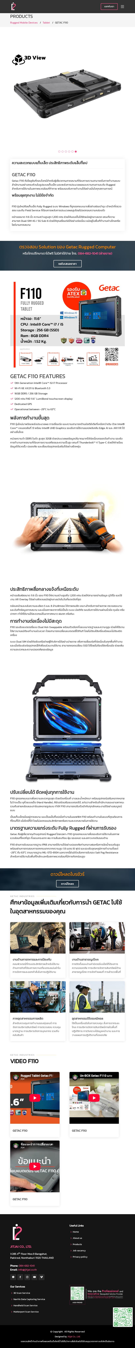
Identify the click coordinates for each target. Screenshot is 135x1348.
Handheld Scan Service (26, 1305)
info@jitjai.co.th (27, 1270)
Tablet (46, 22)
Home (76, 1232)
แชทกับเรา (109, 6)
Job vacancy (79, 1251)
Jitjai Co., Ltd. (73, 1336)
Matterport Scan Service (26, 1312)
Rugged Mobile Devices (24, 22)
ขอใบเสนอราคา (67, 264)
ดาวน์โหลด (67, 884)
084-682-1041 (27, 1266)
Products (77, 1244)
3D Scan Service (22, 1293)
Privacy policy (80, 1257)
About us (77, 1238)
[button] (59, 152)
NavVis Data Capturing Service (29, 1299)
